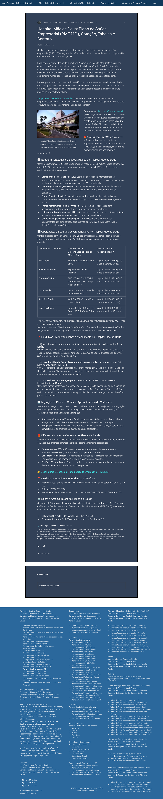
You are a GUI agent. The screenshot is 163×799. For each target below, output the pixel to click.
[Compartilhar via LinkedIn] (38, 546)
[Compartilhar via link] (44, 546)
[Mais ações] (124, 22)
